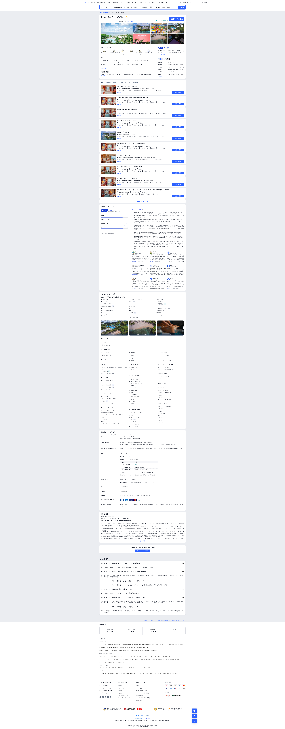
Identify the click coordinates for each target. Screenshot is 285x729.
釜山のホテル (166, 673)
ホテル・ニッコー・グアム (112, 17)
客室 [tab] (102, 82)
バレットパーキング (107, 373)
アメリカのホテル (157, 620)
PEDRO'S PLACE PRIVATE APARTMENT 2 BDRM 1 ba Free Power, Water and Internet (119, 650)
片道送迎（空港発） (107, 306)
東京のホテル (111, 673)
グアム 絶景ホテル (112, 667)
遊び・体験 (115, 2)
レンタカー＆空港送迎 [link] (127, 2)
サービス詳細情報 (103, 693)
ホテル (150, 620)
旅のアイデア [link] (138, 2)
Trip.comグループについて (124, 697)
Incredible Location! (131, 647)
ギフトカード (152, 2)
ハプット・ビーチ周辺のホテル (106, 662)
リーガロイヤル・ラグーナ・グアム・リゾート (110, 644)
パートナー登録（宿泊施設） (142, 693)
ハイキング (105, 301)
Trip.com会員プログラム (141, 688)
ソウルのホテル (103, 673)
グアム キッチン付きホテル (149, 667)
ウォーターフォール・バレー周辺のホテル (109, 659)
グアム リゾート (103, 667)
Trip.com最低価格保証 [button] (163, 20)
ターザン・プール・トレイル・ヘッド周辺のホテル (130, 656)
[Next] (184, 327)
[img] (117, 33)
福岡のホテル (126, 673)
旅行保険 (161, 2)
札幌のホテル (133, 673)
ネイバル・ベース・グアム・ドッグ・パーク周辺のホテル (156, 656)
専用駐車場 (160, 303)
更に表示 (103, 75)
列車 (109, 2)
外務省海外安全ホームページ (106, 690)
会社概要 (120, 685)
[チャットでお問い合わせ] (194, 721)
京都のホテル (149, 673)
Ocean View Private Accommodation (117, 647)
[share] (194, 716)
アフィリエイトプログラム (142, 690)
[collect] (194, 711)
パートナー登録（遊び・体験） (143, 697)
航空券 (93, 2)
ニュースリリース (122, 688)
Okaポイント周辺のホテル (158, 659)
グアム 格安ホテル (122, 667)
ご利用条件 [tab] (136, 82)
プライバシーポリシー (123, 695)
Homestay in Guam (103, 647)
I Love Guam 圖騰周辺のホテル (173, 659)
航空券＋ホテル (101, 2)
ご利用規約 (120, 693)
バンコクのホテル (157, 673)
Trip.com (145, 620)
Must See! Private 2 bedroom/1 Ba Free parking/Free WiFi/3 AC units (138, 644)
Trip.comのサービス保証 (105, 688)
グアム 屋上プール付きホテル (135, 667)
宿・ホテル (86, 2)
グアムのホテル (166, 620)
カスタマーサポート (104, 685)
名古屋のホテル (141, 673)
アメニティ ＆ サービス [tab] (124, 82)
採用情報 (120, 690)
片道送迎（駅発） (162, 310)
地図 (146, 2)
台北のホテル (173, 673)
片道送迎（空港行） (163, 308)
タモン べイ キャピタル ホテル (176, 644)
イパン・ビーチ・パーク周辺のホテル (108, 656)
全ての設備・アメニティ (106, 68)
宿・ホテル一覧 (139, 695)
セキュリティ (139, 700)
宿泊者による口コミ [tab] (110, 82)
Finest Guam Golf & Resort (143, 647)
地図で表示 (160, 76)
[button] (167, 2)
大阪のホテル (118, 673)
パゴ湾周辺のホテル (120, 662)
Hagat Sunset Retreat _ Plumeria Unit (148, 650)
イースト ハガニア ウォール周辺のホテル (141, 659)
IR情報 (137, 685)
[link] (186, 2)
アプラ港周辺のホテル (125, 659)
